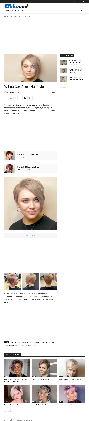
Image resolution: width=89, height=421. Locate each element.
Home (6, 16)
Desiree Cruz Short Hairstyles (40, 379)
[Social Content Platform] (19, 6)
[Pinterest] (77, 1)
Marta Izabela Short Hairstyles (68, 405)
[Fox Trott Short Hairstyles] (9, 155)
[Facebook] (71, 1)
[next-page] (64, 86)
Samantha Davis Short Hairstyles (41, 405)
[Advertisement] (44, 35)
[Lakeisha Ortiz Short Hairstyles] (17, 394)
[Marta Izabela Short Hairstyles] (72, 394)
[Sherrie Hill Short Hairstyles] (9, 168)
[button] (82, 10)
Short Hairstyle (23, 342)
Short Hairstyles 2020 (48, 342)
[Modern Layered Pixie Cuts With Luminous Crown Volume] (63, 62)
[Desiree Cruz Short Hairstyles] (44, 368)
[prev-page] (61, 86)
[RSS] (80, 1)
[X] (83, 1)
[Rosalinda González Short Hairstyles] (72, 368)
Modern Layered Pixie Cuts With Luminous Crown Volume (75, 62)
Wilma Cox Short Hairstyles (28, 345)
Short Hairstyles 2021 (11, 345)
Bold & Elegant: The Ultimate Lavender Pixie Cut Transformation (15, 380)
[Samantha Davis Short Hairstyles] (44, 394)
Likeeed (11, 92)
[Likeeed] (5, 92)
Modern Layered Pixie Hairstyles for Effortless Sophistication (76, 79)
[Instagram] (74, 1)
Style (11, 16)
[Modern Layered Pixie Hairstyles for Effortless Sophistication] (63, 79)
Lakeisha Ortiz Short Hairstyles (13, 405)
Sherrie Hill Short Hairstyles (28, 167)
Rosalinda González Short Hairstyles (70, 379)
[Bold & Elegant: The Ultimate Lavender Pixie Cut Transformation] (17, 368)
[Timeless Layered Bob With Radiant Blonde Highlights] (63, 70)
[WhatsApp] (34, 98)
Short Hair (14, 342)
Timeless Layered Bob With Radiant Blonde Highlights (75, 71)
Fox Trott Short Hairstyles (27, 154)
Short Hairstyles (35, 342)
